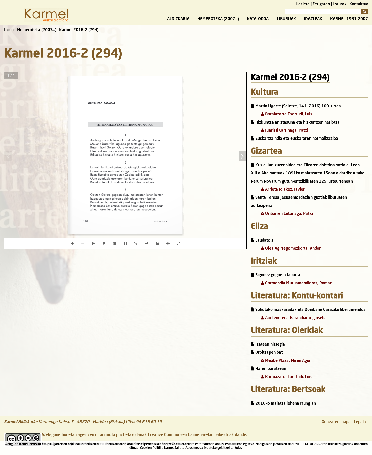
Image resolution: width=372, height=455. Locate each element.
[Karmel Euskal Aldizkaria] (46, 21)
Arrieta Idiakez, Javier (284, 190)
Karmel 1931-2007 (349, 19)
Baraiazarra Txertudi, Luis (288, 114)
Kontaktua (358, 4)
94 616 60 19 (149, 422)
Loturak (340, 4)
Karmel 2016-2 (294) (290, 78)
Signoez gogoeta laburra (277, 275)
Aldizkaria (178, 19)
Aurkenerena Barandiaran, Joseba (295, 318)
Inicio (9, 30)
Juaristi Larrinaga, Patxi (286, 131)
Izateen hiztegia (269, 345)
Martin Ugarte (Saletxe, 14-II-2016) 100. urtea (297, 106)
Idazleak (313, 19)
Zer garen (321, 4)
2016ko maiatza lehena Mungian (285, 404)
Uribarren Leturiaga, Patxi (288, 214)
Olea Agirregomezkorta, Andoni (293, 249)
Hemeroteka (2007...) (218, 19)
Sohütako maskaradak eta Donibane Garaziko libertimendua (310, 310)
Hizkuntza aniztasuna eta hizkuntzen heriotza (297, 123)
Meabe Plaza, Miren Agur (287, 361)
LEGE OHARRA (312, 444)
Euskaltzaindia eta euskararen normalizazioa (296, 139)
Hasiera (303, 4)
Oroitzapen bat (268, 353)
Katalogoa (258, 19)
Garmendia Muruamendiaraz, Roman (298, 283)
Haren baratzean (270, 369)
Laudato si (264, 241)
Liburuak (286, 19)
